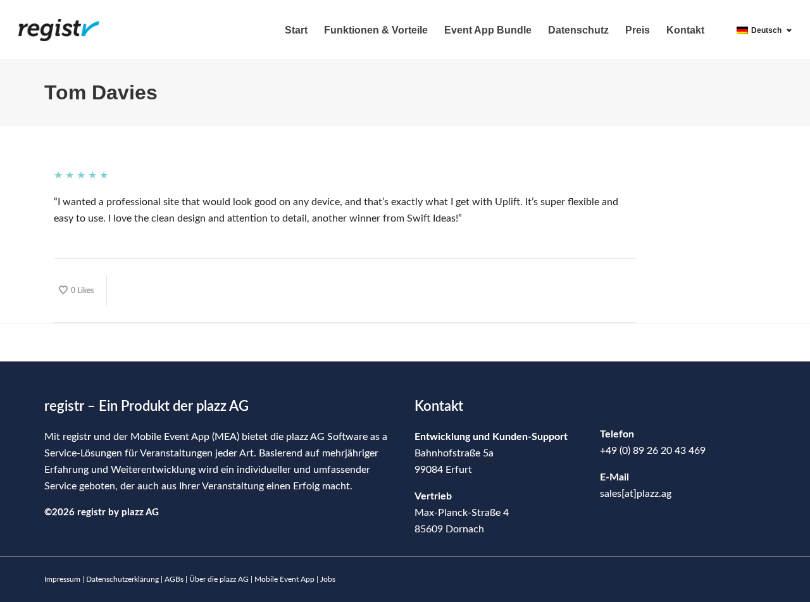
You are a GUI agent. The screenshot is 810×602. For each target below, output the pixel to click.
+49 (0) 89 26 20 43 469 (653, 451)
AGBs (174, 579)
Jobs (327, 579)
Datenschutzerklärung (122, 579)
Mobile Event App (284, 579)
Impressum (62, 579)
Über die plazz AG (220, 579)
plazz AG (140, 512)
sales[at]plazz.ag (635, 494)
